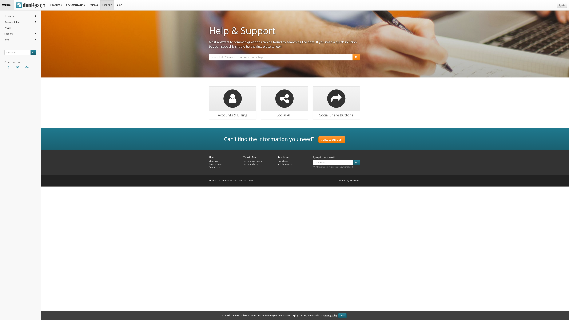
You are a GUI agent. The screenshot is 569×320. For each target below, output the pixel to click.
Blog (6, 39)
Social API (283, 161)
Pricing (7, 27)
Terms (250, 180)
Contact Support (331, 139)
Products (9, 16)
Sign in (562, 5)
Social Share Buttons (253, 161)
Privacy (242, 180)
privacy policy (331, 315)
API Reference (285, 164)
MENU (8, 5)
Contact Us (214, 167)
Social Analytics (250, 164)
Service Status (215, 164)
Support (8, 33)
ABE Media (355, 180)
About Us (213, 161)
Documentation (12, 21)
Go (356, 162)
